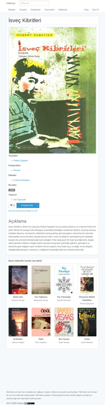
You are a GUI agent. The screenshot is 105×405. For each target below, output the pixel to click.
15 (13, 205)
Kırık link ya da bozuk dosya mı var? (23, 211)
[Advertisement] (52, 371)
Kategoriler (36, 10)
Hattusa (10, 3)
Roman (17, 170)
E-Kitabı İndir (27, 205)
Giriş (86, 10)
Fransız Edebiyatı (21, 180)
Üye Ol (95, 10)
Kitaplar (11, 10)
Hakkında (62, 10)
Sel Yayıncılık (20, 200)
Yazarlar (23, 10)
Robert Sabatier (21, 160)
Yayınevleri (49, 10)
